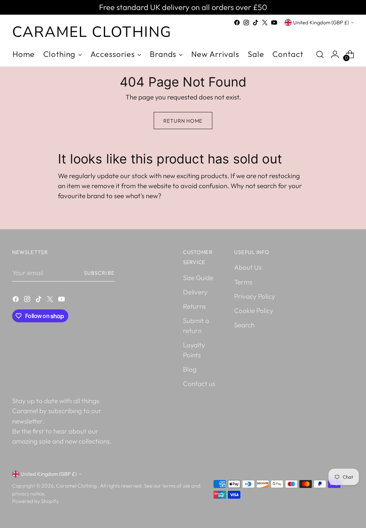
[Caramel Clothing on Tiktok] (255, 22)
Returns (194, 306)
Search (244, 325)
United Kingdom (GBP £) (321, 22)
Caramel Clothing (77, 485)
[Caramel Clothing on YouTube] (274, 22)
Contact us (199, 383)
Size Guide (198, 277)
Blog (190, 369)
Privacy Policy (254, 296)
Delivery (195, 292)
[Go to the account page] (335, 54)
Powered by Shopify (35, 501)
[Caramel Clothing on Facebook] (237, 22)
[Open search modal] (320, 54)
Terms (243, 282)
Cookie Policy (253, 310)
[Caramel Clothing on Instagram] (246, 22)
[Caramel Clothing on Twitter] (265, 22)
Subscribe (99, 272)
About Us (248, 267)
